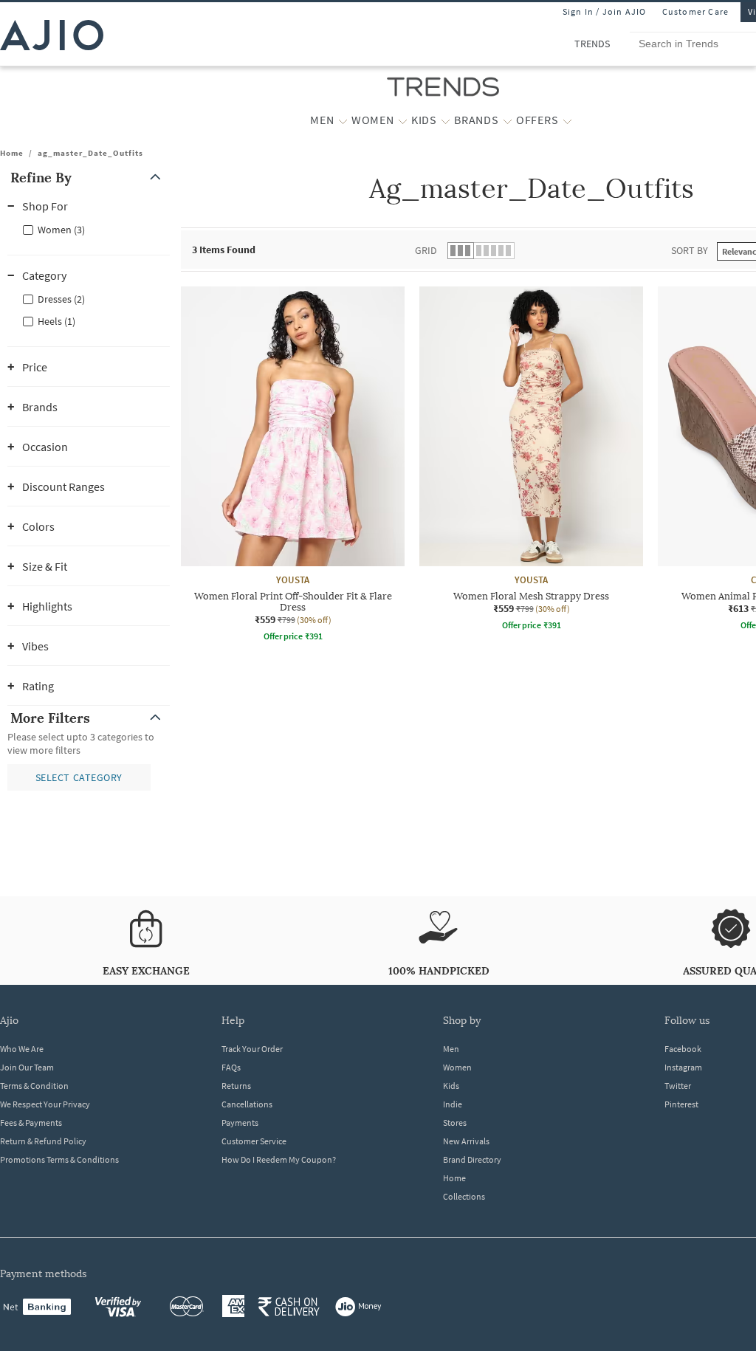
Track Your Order (252, 1048)
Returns (236, 1085)
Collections (464, 1196)
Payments (239, 1122)
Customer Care (695, 11)
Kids (451, 1085)
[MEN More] (342, 120)
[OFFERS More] (567, 120)
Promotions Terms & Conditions (59, 1159)
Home (12, 153)
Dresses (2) (61, 299)
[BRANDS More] (507, 120)
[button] (88, 177)
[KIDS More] (445, 120)
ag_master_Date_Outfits (90, 153)
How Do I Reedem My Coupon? (278, 1159)
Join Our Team (27, 1067)
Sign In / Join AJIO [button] (605, 11)
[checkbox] (88, 229)
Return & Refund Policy (43, 1141)
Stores (455, 1122)
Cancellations (246, 1104)
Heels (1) (56, 321)
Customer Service (253, 1141)
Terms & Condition (34, 1085)
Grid (426, 250)
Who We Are (22, 1048)
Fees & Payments (31, 1122)
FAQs (231, 1067)
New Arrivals (466, 1141)
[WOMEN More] (402, 120)
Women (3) (61, 229)
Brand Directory (472, 1159)
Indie (452, 1104)
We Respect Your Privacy (45, 1104)
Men (451, 1048)
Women (457, 1067)
